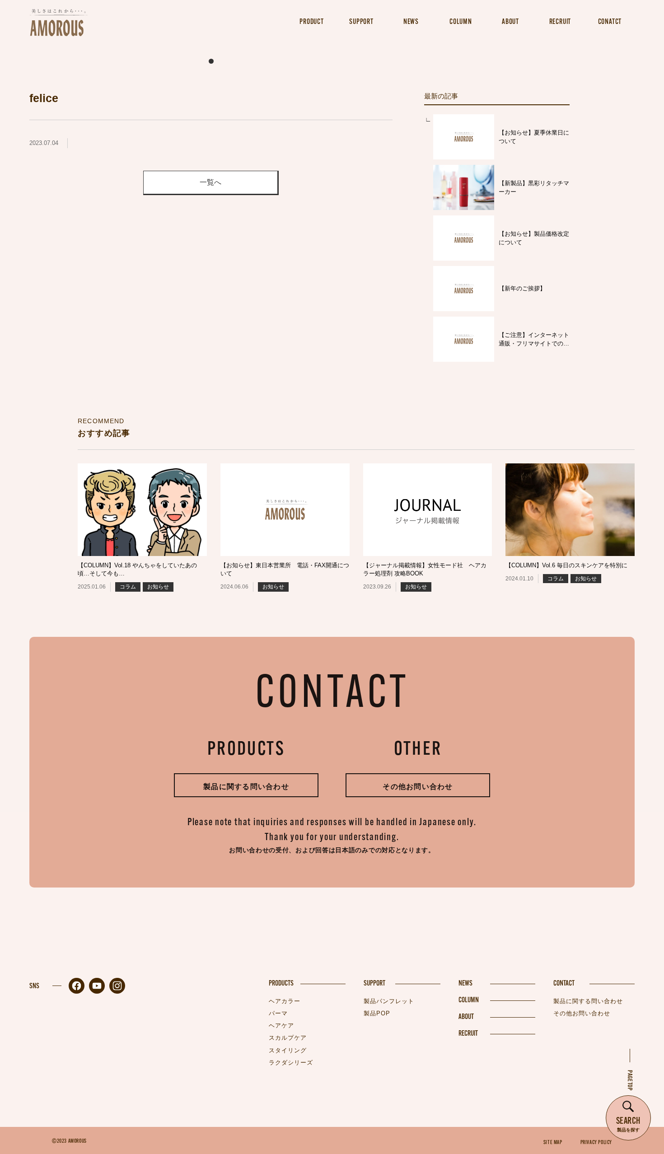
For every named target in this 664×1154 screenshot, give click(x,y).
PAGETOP (629, 1080)
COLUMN (468, 1000)
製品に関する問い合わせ (246, 786)
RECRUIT (468, 1033)
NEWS (465, 983)
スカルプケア (288, 1037)
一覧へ (210, 182)
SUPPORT (374, 983)
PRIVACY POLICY (596, 1142)
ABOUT (466, 1017)
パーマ (278, 1013)
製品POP (377, 1013)
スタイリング (288, 1050)
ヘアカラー (284, 1001)
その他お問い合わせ (418, 786)
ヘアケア (281, 1025)
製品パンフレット (389, 1001)
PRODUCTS (281, 983)
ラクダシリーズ (291, 1062)
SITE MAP (552, 1142)
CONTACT (564, 983)
